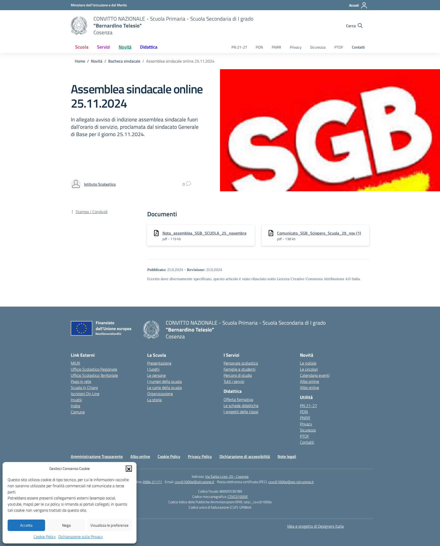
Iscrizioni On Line (85, 394)
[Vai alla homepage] (79, 26)
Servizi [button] (103, 47)
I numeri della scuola (164, 381)
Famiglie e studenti (239, 369)
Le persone (156, 375)
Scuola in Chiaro (84, 387)
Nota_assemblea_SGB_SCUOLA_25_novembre (204, 233)
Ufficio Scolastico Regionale (94, 369)
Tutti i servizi (234, 381)
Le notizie (308, 363)
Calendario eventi (314, 375)
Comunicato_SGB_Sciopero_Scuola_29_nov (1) (319, 233)
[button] (128, 468)
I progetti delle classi (241, 412)
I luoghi (153, 369)
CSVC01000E (238, 496)
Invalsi (76, 400)
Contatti (358, 47)
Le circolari (309, 369)
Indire (75, 406)
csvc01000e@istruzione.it (194, 481)
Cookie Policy (45, 537)
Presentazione (159, 363)
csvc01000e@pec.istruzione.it (291, 481)
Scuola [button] (81, 47)
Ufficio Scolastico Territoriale (94, 375)
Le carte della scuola (164, 387)
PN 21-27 (239, 47)
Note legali (287, 456)
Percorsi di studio (238, 375)
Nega (66, 525)
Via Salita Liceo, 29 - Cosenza (227, 476)
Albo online (309, 381)
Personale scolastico (241, 363)
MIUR (75, 363)
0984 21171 (152, 481)
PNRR (276, 47)
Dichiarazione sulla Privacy (80, 537)
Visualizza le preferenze (109, 525)
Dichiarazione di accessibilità (244, 456)
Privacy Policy (200, 456)
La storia (154, 400)
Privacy (295, 47)
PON (259, 47)
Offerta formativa (238, 399)
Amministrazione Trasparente (97, 456)
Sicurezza (318, 47)
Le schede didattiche (241, 406)
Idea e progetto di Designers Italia (315, 526)
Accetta (26, 525)
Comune (78, 412)
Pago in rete (81, 381)
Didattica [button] (148, 47)
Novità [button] (125, 47)
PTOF (338, 47)
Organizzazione (160, 394)
